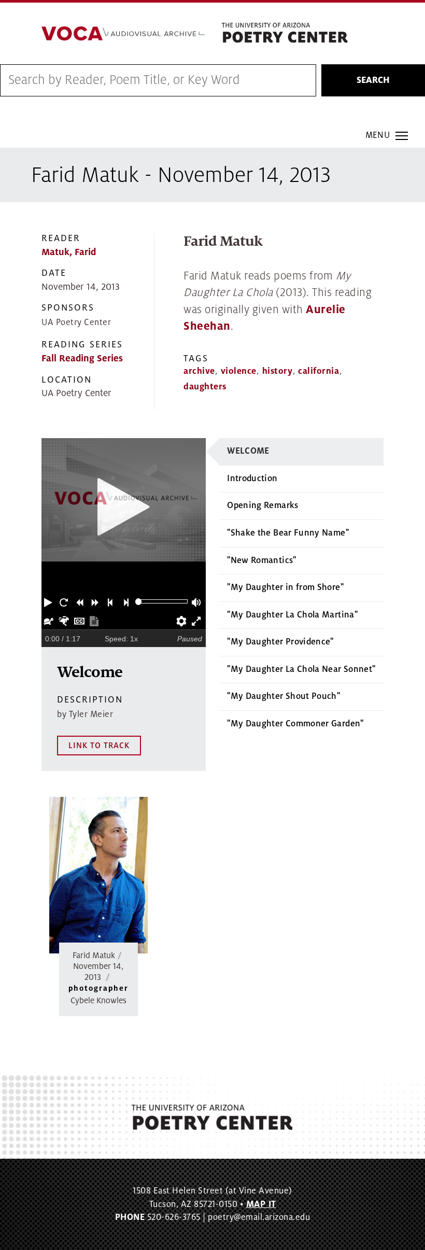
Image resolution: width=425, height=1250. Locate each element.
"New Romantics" (261, 560)
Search (373, 80)
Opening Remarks (262, 505)
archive (199, 371)
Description (90, 700)
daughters (204, 386)
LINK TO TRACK (99, 745)
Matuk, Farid (68, 252)
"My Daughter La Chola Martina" (292, 615)
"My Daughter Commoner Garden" (295, 723)
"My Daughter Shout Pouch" (283, 696)
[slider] (138, 601)
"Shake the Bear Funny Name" (288, 533)
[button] (49, 601)
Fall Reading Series (82, 358)
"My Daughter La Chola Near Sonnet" (301, 669)
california (318, 371)
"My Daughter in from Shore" (285, 587)
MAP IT (261, 1204)
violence (239, 371)
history (277, 371)
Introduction (252, 478)
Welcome (248, 451)
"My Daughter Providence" (280, 642)
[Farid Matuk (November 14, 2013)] (98, 875)
